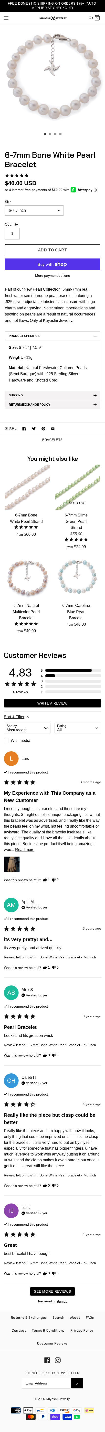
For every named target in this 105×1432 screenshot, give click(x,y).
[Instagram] (58, 1360)
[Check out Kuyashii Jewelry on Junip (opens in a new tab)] (61, 1301)
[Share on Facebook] (24, 428)
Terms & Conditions (48, 1330)
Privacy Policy (82, 1330)
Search (58, 1318)
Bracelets (52, 440)
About (75, 1318)
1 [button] (44, 134)
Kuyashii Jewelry (58, 1399)
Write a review (52, 703)
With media (20, 740)
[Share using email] (53, 428)
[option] (52, 77)
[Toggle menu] (6, 18)
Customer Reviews (52, 1343)
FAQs (90, 1318)
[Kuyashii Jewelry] (52, 18)
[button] (17, 175)
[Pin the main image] (43, 428)
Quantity (11, 224)
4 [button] (60, 134)
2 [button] (49, 134)
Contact (19, 1330)
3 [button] (54, 134)
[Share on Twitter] (34, 428)
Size (8, 202)
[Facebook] (47, 1360)
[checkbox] (27, 741)
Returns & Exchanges (29, 1318)
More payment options (52, 275)
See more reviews (52, 1291)
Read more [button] (24, 850)
